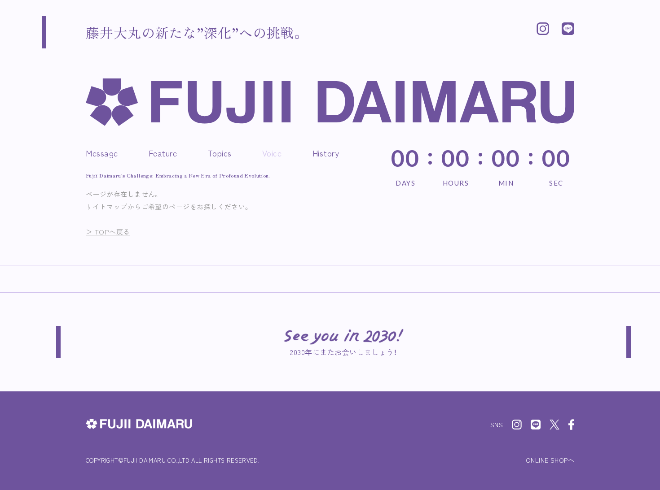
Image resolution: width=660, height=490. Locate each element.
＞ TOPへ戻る (108, 231)
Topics (220, 153)
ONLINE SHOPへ (550, 459)
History (325, 153)
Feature (163, 153)
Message (102, 153)
